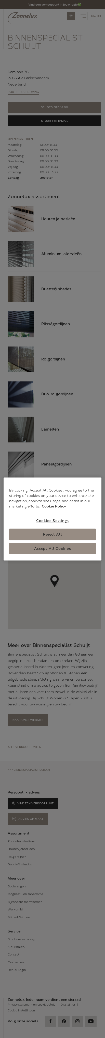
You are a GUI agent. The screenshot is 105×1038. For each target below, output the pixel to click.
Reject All (52, 534)
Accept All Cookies (52, 548)
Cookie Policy (54, 506)
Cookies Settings (52, 520)
